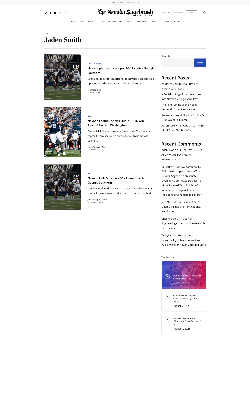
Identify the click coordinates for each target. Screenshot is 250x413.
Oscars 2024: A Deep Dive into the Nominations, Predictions (181, 206)
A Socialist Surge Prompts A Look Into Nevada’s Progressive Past (181, 97)
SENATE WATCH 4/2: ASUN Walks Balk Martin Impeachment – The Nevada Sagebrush (181, 171)
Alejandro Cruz (94, 90)
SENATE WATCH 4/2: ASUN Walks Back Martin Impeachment (181, 154)
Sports (99, 63)
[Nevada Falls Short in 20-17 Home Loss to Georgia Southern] (62, 187)
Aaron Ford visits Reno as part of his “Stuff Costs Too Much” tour (183, 128)
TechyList (166, 235)
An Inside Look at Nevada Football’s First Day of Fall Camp (182, 117)
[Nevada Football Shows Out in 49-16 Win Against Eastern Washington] (62, 132)
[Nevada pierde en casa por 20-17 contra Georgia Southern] (62, 77)
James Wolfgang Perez (97, 147)
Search (165, 56)
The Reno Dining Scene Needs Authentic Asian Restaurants (179, 107)
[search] (204, 12)
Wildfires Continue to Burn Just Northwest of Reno (179, 86)
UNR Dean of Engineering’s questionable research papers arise (183, 223)
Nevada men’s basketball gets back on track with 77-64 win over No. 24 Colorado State (183, 240)
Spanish (91, 63)
